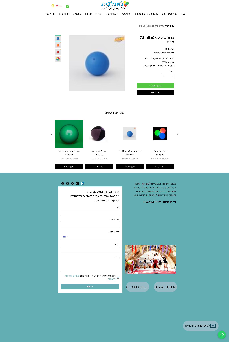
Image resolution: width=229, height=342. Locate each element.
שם (117, 207)
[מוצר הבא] (51, 133)
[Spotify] (72, 183)
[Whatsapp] (77, 183)
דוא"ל (116, 244)
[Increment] (164, 76)
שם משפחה (114, 219)
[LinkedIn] (82, 183)
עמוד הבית (169, 26)
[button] (67, 6)
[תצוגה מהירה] (160, 134)
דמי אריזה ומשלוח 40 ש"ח (164, 53)
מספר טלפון (114, 232)
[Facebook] (62, 183)
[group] (114, 145)
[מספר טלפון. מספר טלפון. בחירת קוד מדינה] (65, 237)
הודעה (116, 256)
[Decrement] (172, 76)
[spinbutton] (168, 76)
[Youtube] (67, 183)
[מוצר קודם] (177, 133)
